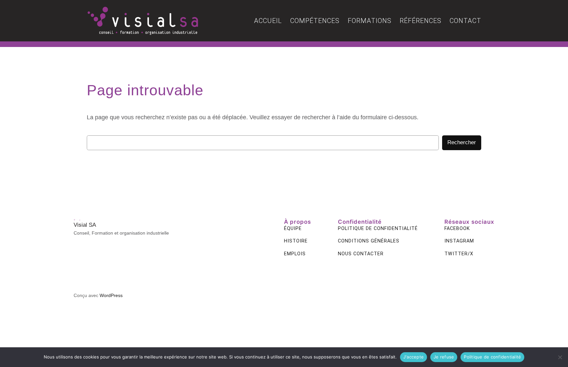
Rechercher (461, 142)
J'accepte (413, 356)
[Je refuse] (559, 357)
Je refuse (444, 356)
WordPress (111, 295)
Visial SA (85, 225)
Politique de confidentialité (492, 356)
